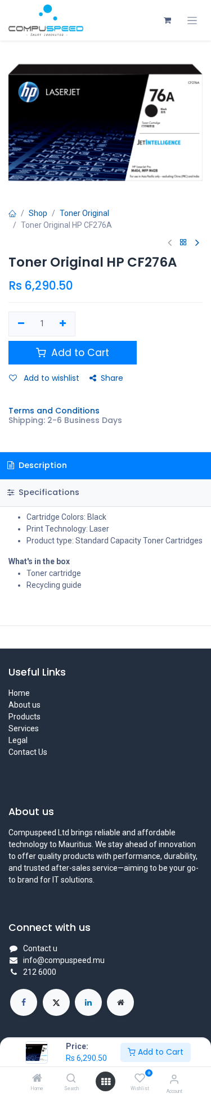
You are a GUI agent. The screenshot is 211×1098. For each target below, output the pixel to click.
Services (23, 728)
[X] (56, 1002)
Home (19, 693)
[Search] (71, 1078)
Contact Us (27, 752)
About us (24, 704)
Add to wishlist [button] (50, 378)
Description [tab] (41, 465)
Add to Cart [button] (78, 352)
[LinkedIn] (88, 1002)
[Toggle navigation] (192, 20)
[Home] (37, 1078)
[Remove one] (21, 324)
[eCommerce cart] (167, 20)
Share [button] (112, 378)
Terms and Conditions (54, 410)
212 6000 (39, 972)
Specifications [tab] (47, 492)
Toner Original (84, 213)
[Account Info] (174, 1079)
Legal (18, 740)
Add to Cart (159, 1052)
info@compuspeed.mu (64, 960)
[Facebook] (23, 1002)
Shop (38, 213)
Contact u (40, 948)
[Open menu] (105, 1081)
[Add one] (63, 324)
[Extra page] (120, 1002)
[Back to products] (183, 243)
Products (24, 716)
